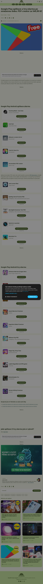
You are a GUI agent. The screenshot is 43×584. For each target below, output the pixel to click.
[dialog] (21, 292)
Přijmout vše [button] (33, 296)
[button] (21, 293)
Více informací (25, 291)
